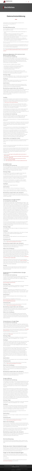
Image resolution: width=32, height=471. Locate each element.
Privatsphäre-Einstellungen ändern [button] (9, 465)
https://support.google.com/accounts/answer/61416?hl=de (17, 158)
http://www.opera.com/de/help (10, 159)
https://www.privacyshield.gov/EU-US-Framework (14, 241)
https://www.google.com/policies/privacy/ (9, 282)
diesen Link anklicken (24, 260)
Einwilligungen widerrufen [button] (15, 466)
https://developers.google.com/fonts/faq (9, 299)
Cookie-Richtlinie (18, 469)
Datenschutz (13, 469)
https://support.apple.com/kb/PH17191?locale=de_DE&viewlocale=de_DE (16, 160)
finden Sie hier (10, 334)
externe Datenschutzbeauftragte (7, 460)
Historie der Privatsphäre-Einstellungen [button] (21, 465)
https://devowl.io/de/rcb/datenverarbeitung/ (11, 102)
